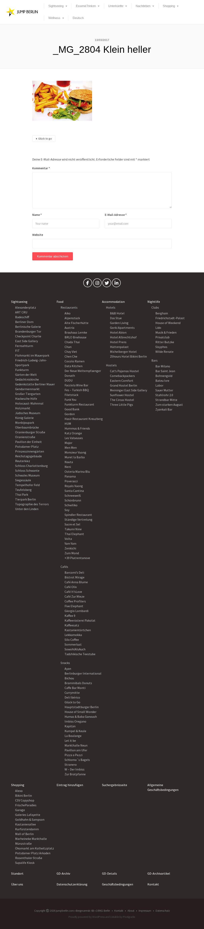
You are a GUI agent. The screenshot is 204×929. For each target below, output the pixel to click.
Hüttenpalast (119, 347)
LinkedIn (116, 284)
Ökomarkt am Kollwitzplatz (34, 848)
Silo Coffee (72, 640)
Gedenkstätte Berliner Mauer (35, 384)
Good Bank (72, 409)
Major (68, 443)
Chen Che (71, 356)
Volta (68, 539)
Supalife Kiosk (24, 863)
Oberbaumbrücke (27, 427)
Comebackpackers (122, 376)
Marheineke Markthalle (31, 839)
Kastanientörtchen (78, 630)
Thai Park (21, 494)
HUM (68, 424)
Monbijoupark (24, 423)
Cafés (64, 567)
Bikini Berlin (23, 795)
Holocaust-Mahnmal (29, 403)
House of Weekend (167, 323)
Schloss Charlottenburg (31, 466)
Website (37, 235)
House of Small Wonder (80, 712)
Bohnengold (163, 376)
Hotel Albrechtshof (123, 337)
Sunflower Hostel (122, 395)
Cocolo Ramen (74, 361)
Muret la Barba (75, 457)
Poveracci (71, 481)
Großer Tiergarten (27, 394)
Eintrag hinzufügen (70, 785)
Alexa (19, 791)
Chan (68, 347)
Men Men (71, 448)
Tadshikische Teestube (80, 654)
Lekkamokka (73, 635)
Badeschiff (22, 317)
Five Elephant (74, 606)
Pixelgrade (129, 917)
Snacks (65, 663)
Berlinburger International (83, 673)
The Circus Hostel (122, 400)
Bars (154, 360)
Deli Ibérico (72, 697)
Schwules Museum (27, 475)
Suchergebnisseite (114, 785)
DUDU (69, 380)
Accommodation (113, 302)
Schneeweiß (73, 495)
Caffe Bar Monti (75, 688)
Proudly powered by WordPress (87, 917)
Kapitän (70, 726)
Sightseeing (56, 6)
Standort (17, 873)
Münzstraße (23, 843)
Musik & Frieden (166, 332)
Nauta (69, 462)
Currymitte (72, 693)
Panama (70, 476)
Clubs (155, 307)
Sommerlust (73, 644)
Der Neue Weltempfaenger (83, 371)
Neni (68, 467)
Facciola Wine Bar (76, 385)
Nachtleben (143, 6)
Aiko (68, 313)
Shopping (169, 6)
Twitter (107, 284)
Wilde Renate (164, 352)
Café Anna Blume (76, 582)
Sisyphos (161, 347)
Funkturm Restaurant (79, 404)
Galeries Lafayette (27, 815)
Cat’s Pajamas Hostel (124, 371)
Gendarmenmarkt (27, 389)
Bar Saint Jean (165, 371)
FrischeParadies (25, 805)
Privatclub (162, 337)
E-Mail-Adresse (116, 215)
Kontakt (153, 884)
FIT (17, 351)
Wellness (54, 18)
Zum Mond (72, 553)
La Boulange (73, 736)
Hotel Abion (118, 332)
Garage (20, 810)
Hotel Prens (118, 342)
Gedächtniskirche (27, 379)
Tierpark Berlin (25, 499)
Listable (114, 917)
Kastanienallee (25, 824)
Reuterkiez (22, 461)
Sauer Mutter (164, 390)
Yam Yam (70, 543)
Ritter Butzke (164, 342)
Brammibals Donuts (78, 683)
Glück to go (45, 138)
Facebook (88, 284)
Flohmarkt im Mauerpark (32, 355)
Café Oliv (71, 587)
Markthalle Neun (76, 745)
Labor (159, 385)
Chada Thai (72, 342)
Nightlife (153, 302)
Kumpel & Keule (75, 731)
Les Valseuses (74, 438)
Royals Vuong (74, 486)
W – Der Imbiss (74, 769)
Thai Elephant (74, 534)
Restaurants (69, 307)
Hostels (111, 365)
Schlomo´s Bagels (77, 760)
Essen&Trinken (86, 6)
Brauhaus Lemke (76, 332)
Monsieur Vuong (75, 452)
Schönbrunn (73, 500)
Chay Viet (71, 352)
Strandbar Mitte (166, 400)
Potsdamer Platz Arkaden (32, 853)
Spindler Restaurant (78, 515)
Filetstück (71, 395)
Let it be (70, 741)
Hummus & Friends (77, 428)
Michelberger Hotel (123, 352)
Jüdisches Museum (27, 413)
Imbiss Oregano (75, 721)
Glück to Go (72, 702)
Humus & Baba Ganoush (81, 717)
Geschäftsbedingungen (117, 884)
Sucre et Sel (72, 524)
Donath (70, 376)
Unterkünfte (115, 6)
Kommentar (41, 168)
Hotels (110, 307)
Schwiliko (71, 505)
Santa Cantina (74, 491)
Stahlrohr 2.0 (164, 395)
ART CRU (21, 312)
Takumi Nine (73, 529)
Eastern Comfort (121, 381)
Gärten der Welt (26, 375)
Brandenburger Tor (28, 331)
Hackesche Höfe (26, 399)
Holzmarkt (22, 408)
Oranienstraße (25, 437)
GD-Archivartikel (158, 873)
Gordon (70, 414)
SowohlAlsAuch (75, 649)
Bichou (69, 678)
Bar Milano (162, 366)
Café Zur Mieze (74, 596)
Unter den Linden (26, 509)
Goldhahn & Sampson (29, 819)
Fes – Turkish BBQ (77, 390)
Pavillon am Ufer (76, 750)
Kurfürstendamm (27, 829)
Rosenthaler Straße (28, 858)
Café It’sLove (73, 592)
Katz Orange (73, 433)
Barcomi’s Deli (74, 572)
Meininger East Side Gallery (128, 390)
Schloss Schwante (27, 470)
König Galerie (24, 418)
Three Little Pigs (121, 405)
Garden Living (119, 323)
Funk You (70, 400)
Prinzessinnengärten (29, 451)
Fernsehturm (24, 346)
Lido (158, 328)
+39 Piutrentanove (77, 558)
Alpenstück (72, 318)
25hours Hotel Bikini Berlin (128, 356)
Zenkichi (70, 548)
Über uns (17, 884)
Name (37, 215)
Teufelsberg (23, 490)
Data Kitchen (73, 366)
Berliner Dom (24, 322)
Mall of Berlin (24, 834)
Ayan (68, 669)
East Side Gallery (26, 341)
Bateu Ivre (162, 381)
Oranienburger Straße (30, 432)
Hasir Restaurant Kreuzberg (84, 419)
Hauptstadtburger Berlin (82, 707)
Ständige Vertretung (78, 519)
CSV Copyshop (24, 800)
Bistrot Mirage (74, 577)
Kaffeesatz (72, 625)
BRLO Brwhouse (75, 337)
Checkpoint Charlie (28, 336)
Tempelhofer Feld (27, 485)
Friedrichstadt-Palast (170, 318)
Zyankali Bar (163, 409)
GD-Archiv (63, 873)
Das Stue (116, 318)
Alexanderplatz (25, 307)
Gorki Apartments (122, 328)
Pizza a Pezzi (73, 755)
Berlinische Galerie (28, 327)
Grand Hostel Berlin (123, 385)
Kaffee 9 (70, 616)
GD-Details (109, 873)
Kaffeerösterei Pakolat (80, 620)
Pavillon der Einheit (28, 442)
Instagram (97, 284)
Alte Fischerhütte (76, 323)
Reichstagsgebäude (28, 456)
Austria (69, 328)
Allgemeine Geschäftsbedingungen (162, 787)
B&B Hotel (117, 313)
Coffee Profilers (75, 601)
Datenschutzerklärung (72, 884)
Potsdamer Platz (27, 447)
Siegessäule (23, 480)
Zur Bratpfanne (75, 774)
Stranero (71, 765)
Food (60, 302)
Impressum (145, 910)
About (131, 910)
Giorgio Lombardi (76, 611)
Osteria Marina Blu (77, 471)
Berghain (161, 313)
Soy (67, 510)
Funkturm (22, 370)
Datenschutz (163, 910)
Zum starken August (169, 405)
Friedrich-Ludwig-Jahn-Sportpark (31, 362)
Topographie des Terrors (32, 504)
